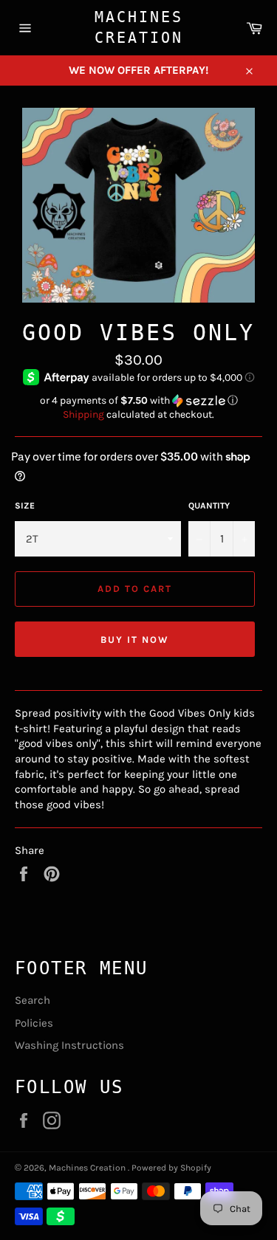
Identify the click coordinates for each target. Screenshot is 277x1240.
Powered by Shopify (171, 1167)
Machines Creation (139, 27)
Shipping (83, 414)
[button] (138, 400)
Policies (34, 1023)
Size (25, 505)
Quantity (209, 505)
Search (32, 1000)
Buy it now (134, 639)
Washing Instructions (69, 1045)
